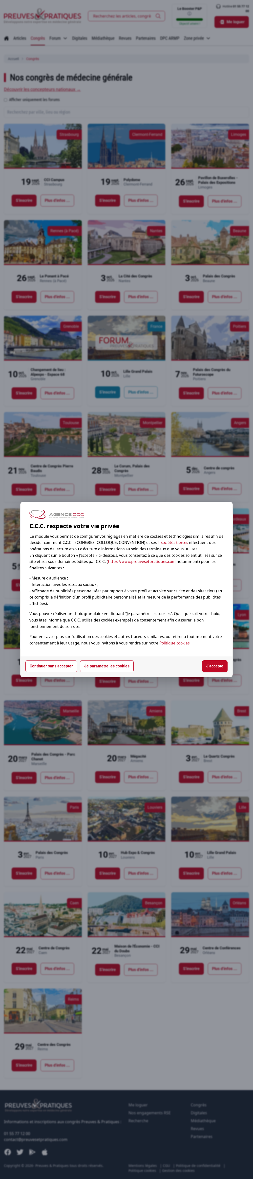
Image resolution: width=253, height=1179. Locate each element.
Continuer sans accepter (51, 666)
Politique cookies (174, 643)
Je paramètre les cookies (106, 666)
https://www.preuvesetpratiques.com (142, 561)
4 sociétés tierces (173, 542)
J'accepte (214, 666)
